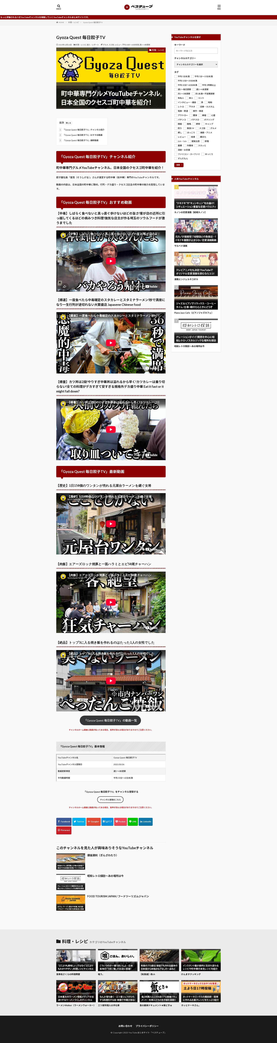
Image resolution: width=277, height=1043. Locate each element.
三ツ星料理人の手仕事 (109, 1005)
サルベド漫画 (180, 245)
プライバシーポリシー (147, 1026)
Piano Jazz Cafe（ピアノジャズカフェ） (194, 312)
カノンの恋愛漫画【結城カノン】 (190, 212)
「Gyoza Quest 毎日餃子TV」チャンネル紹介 (82, 129)
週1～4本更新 (145, 45)
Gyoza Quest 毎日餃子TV (93, 22)
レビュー (118, 45)
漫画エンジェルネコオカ (186, 279)
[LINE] (133, 822)
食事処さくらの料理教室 (68, 974)
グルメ (105, 45)
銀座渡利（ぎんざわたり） (102, 855)
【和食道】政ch (147, 974)
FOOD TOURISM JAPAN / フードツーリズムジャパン (118, 896)
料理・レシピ (73, 22)
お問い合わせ (125, 1026)
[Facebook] (64, 822)
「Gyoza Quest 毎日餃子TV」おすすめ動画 (81, 135)
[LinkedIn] (146, 822)
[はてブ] (107, 822)
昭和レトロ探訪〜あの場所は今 (105, 875)
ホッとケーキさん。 (191, 1005)
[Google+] (93, 822)
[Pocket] (120, 822)
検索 (178, 165)
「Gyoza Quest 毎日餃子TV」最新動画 (79, 140)
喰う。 (101, 974)
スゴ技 (111, 45)
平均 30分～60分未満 (130, 45)
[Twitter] (79, 822)
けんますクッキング (191, 974)
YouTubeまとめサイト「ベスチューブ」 (147, 1032)
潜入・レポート (93, 45)
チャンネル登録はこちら (110, 800)
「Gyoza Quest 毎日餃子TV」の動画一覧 (110, 720)
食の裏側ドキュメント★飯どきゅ (156, 1005)
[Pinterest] (63, 830)
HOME (61, 22)
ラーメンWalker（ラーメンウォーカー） (76, 1005)
